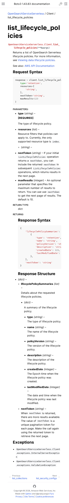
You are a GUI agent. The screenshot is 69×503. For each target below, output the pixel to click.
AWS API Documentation (39, 65)
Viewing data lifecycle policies (36, 60)
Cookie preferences (45, 496)
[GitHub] (34, 487)
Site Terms (29, 496)
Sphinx (28, 493)
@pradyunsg (42, 493)
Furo (52, 493)
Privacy (19, 496)
